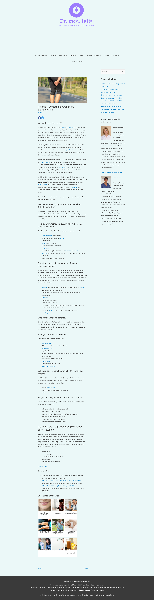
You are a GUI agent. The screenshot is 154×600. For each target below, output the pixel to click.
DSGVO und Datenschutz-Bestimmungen (91, 585)
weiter (86, 569)
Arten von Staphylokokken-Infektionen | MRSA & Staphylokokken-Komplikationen (111, 92)
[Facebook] (39, 117)
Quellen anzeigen (43, 471)
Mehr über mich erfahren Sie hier (111, 173)
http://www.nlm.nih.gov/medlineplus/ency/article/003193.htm (62, 481)
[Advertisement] (77, 41)
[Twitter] (42, 117)
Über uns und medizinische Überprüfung (63, 585)
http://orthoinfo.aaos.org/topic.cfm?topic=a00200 (58, 486)
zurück (39, 569)
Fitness (40, 112)
